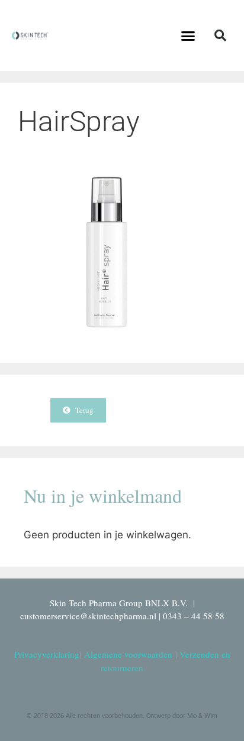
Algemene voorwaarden (128, 654)
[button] (188, 35)
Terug (82, 410)
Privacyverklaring (46, 654)
